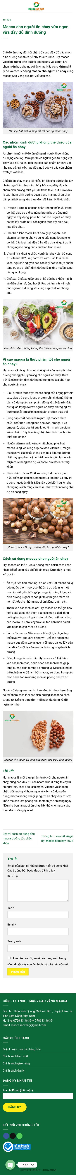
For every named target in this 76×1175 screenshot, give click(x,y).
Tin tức (7, 20)
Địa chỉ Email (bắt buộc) (18, 1090)
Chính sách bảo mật (15, 1056)
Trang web (14, 941)
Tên (10, 908)
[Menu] (5, 6)
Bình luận (13, 876)
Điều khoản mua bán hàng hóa (22, 1049)
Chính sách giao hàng (16, 1063)
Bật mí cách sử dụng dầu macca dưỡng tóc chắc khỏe (19, 838)
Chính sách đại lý (14, 1070)
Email (11, 924)
